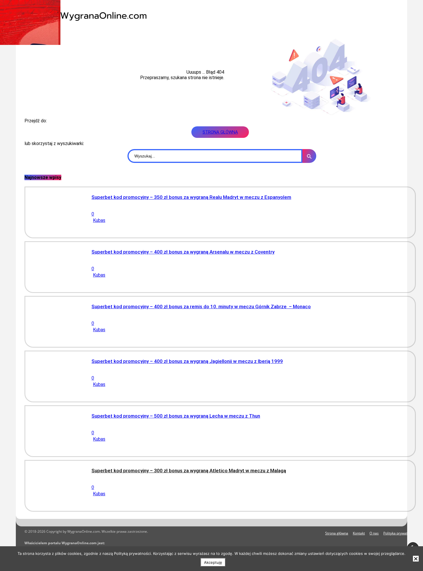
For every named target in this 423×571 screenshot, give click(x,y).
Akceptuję (213, 562)
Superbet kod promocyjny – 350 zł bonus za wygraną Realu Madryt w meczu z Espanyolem (191, 197)
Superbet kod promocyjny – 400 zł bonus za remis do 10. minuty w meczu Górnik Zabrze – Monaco (201, 306)
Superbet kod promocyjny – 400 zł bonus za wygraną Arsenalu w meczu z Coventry (183, 252)
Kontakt (359, 533)
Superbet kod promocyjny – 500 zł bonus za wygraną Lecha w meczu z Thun (176, 416)
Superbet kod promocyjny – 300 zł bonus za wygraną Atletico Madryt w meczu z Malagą (189, 470)
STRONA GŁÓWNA (220, 132)
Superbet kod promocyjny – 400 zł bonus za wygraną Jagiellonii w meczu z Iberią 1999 (187, 361)
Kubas (99, 220)
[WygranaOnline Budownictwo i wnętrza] (99, 15)
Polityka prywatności (399, 533)
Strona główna (336, 533)
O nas (374, 533)
